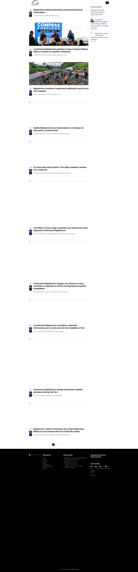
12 (61, 444)
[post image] (58, 34)
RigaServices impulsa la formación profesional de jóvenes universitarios (98, 12)
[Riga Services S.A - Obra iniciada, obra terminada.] (39, 3)
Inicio (57, 2)
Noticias (80, 2)
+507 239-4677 (73, 461)
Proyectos (72, 2)
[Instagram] (96, 459)
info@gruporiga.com (73, 463)
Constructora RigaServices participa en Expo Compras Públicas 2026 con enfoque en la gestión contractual (99, 24)
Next (64, 444)
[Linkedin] (98, 459)
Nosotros (64, 2)
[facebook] (91, 459)
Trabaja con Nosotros (48, 466)
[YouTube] (93, 459)
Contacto (98, 2)
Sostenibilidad (89, 2)
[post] (92, 20)
